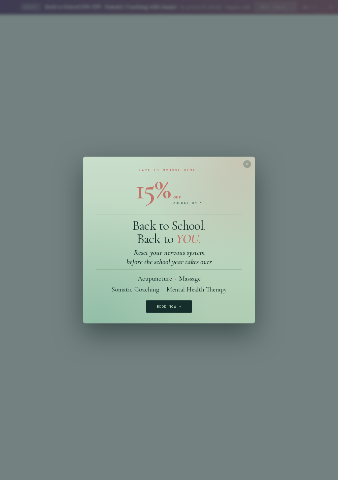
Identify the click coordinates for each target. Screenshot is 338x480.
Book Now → (169, 306)
